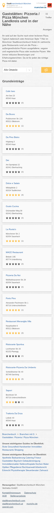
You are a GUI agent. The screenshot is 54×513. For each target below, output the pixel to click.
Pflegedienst (15, 467)
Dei (7, 160)
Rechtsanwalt (28, 467)
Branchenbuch (9, 434)
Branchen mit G (27, 434)
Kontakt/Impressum (11, 492)
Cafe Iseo (10, 91)
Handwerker (25, 446)
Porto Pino (11, 298)
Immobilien (37, 446)
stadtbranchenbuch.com (13, 500)
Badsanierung (18, 457)
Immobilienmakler (10, 464)
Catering (30, 457)
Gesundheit (13, 446)
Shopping (18, 450)
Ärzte (4, 446)
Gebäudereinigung (31, 461)
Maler (46, 464)
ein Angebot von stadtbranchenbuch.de (14, 6)
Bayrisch (18, 461)
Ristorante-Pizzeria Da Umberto (21, 367)
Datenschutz (30, 492)
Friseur (37, 457)
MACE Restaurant (14, 252)
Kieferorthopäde (27, 464)
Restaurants (8, 450)
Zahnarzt (43, 470)
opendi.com (7, 507)
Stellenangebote (18, 496)
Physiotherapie (18, 470)
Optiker (5, 467)
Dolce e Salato (13, 183)
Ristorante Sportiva (15, 344)
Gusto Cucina (12, 206)
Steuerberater (32, 470)
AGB (4, 496)
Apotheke (6, 457)
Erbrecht (6, 470)
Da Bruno (10, 114)
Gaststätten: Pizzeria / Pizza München (20, 437)
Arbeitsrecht (41, 467)
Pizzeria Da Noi (13, 275)
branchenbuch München (19, 4)
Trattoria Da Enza (14, 413)
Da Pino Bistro (12, 137)
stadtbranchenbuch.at (12, 503)
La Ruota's (11, 229)
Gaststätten (7, 461)
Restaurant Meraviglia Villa (18, 321)
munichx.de (32, 503)
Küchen (39, 464)
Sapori (9, 390)
